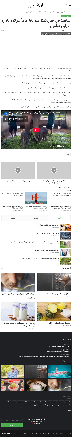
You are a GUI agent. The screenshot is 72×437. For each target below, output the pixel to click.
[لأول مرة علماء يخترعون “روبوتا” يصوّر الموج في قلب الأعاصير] (36, 198)
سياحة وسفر (32, 433)
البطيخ (55, 402)
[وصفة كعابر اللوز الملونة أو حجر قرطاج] (12, 385)
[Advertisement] (36, 51)
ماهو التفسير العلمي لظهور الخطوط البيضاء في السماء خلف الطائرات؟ (61, 207)
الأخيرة (36, 218)
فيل (67, 154)
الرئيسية (67, 12)
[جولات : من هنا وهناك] (36, 4)
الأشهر (59, 218)
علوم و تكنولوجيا (60, 12)
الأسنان (68, 402)
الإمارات (61, 402)
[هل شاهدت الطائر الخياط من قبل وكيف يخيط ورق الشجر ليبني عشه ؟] (65, 261)
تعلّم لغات (25, 433)
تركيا (63, 405)
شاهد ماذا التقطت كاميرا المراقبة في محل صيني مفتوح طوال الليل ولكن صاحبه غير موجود (34, 242)
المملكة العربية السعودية (23, 402)
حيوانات (52, 405)
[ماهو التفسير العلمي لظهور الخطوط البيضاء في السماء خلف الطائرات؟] (60, 198)
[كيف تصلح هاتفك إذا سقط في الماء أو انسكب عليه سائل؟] (12, 198)
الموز (14, 402)
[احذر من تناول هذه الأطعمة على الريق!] (65, 227)
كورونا (35, 405)
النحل (9, 402)
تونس (58, 405)
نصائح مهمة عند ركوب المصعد (59, 293)
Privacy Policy (6, 433)
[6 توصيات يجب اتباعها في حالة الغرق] (59, 371)
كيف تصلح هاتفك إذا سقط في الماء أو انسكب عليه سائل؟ (12, 207)
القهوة (33, 402)
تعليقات (13, 218)
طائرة (40, 405)
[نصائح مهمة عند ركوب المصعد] (54, 282)
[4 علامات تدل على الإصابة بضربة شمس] (12, 371)
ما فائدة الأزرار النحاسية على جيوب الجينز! (47, 233)
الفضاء (39, 402)
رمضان (46, 405)
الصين (50, 402)
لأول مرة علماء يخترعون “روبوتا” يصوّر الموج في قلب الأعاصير (36, 207)
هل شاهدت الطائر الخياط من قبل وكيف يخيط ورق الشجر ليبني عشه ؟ (39, 258)
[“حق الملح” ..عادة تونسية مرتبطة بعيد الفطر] (36, 385)
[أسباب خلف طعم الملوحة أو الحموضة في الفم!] (18, 282)
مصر (30, 405)
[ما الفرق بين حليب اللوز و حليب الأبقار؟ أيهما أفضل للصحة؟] (18, 311)
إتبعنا (69, 410)
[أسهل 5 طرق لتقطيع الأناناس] (54, 311)
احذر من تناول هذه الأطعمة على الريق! (48, 225)
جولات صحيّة (19, 433)
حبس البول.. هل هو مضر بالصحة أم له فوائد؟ (46, 250)
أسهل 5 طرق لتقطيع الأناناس (59, 323)
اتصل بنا (13, 433)
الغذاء (44, 402)
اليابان (68, 405)
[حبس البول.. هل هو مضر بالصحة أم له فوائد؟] (65, 252)
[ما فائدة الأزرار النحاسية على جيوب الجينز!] (65, 235)
